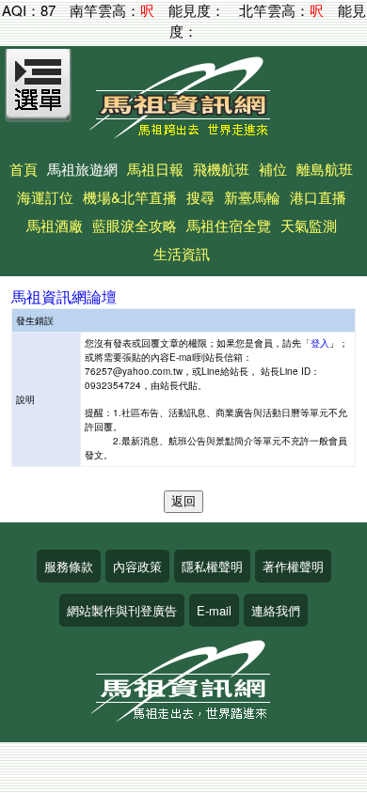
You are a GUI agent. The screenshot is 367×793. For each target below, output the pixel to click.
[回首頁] (183, 132)
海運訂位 (45, 197)
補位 (273, 169)
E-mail (214, 610)
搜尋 (200, 197)
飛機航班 (221, 169)
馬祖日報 (155, 169)
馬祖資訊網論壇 (64, 296)
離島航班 (324, 169)
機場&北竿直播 (130, 197)
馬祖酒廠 (54, 225)
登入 (320, 343)
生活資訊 (181, 253)
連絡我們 (275, 610)
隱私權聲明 (212, 566)
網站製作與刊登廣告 (122, 610)
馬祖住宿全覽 (228, 225)
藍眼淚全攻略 (134, 225)
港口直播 (318, 197)
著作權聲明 (293, 566)
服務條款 (68, 566)
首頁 (23, 169)
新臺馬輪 (252, 197)
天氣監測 (308, 225)
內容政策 (137, 566)
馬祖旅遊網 (82, 169)
